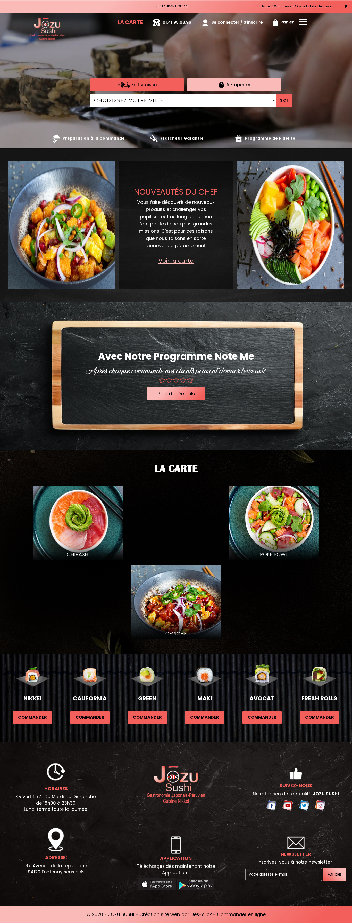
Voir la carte (176, 261)
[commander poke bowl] (290, 225)
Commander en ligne (241, 914)
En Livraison (143, 84)
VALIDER (334, 874)
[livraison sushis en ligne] (176, 784)
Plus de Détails (176, 393)
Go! (284, 100)
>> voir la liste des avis (313, 6)
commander (32, 717)
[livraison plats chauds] (61, 225)
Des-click (201, 914)
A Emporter (237, 84)
